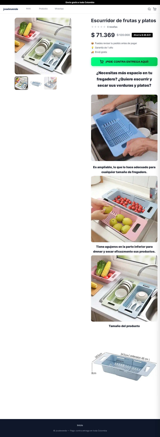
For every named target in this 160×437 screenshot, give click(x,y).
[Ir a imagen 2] (43, 71)
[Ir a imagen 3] (45, 71)
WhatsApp (59, 9)
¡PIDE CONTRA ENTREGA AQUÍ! (127, 61)
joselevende (10, 9)
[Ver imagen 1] (21, 83)
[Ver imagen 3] (50, 83)
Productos (43, 9)
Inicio (28, 8)
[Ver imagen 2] (35, 83)
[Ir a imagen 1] (40, 71)
